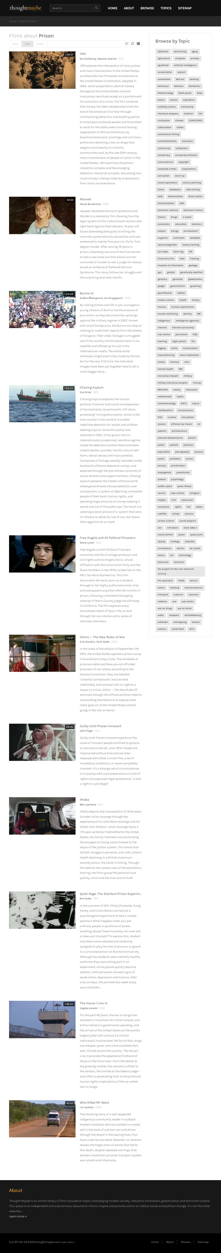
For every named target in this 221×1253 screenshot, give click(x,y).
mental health (165, 369)
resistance (163, 506)
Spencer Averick (107, 58)
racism (161, 493)
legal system (179, 341)
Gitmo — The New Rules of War (102, 637)
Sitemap (185, 8)
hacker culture (166, 300)
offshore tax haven (181, 424)
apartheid (163, 65)
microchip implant (168, 376)
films (63, 1201)
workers (162, 629)
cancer (174, 99)
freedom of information (170, 265)
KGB (195, 334)
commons (187, 141)
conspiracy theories (186, 155)
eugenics (163, 237)
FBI (190, 251)
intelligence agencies (187, 320)
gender (171, 272)
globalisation (195, 279)
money (176, 389)
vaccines (193, 594)
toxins (161, 587)
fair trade (163, 251)
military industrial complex (173, 382)
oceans (162, 424)
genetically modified (191, 272)
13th (83, 54)
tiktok (181, 580)
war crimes (188, 601)
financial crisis (166, 258)
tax (172, 555)
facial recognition (167, 244)
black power (185, 93)
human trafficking (168, 313)
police (161, 445)
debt (160, 196)
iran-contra (164, 334)
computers (182, 148)
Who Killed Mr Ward (94, 1102)
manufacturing (166, 355)
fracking (194, 258)
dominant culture (193, 210)
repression (187, 500)
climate (179, 120)
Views (40, 43)
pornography (182, 451)
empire (162, 231)
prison (189, 458)
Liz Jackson (87, 1107)
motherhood (164, 396)
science (189, 513)
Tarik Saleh (102, 641)
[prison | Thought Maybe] (25, 8)
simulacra (172, 527)
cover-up (180, 175)
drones (162, 217)
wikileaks (163, 622)
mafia (174, 348)
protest (162, 479)
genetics (162, 279)
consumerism (165, 162)
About (129, 8)
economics (164, 224)
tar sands (195, 548)
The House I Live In (93, 1003)
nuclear (172, 417)
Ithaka (84, 800)
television (163, 562)
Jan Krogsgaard (113, 297)
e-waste (187, 217)
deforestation (175, 196)
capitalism (189, 99)
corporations (189, 168)
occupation (188, 417)
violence (162, 601)
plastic (192, 437)
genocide (178, 279)
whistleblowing (193, 615)
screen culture (166, 520)
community (164, 148)
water (161, 615)
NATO (184, 403)
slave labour (190, 527)
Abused (85, 199)
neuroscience (185, 410)
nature (195, 403)
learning (162, 341)
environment (191, 231)
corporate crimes (167, 168)
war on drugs (165, 608)
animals (194, 58)
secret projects (187, 520)
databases (175, 189)
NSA (160, 417)
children (188, 113)
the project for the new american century (176, 571)
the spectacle (165, 580)
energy (174, 231)
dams (161, 189)
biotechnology (165, 93)
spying (161, 541)
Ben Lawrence (88, 804)
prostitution (183, 472)
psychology (177, 479)
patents (162, 431)
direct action (195, 196)
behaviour (163, 86)
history (195, 300)
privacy (162, 465)
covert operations (167, 182)
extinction (179, 237)
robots (199, 506)
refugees (194, 493)
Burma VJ (86, 293)
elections (197, 224)
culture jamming (192, 182)
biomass (178, 86)
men (186, 362)
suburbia (189, 541)
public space (165, 486)
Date (15, 43)
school (175, 513)
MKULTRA (163, 389)
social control (165, 534)
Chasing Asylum (92, 387)
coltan (180, 127)
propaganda (164, 472)
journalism (181, 334)
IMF (199, 313)
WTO (191, 629)
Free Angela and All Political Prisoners (108, 538)
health (182, 300)
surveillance (164, 548)
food (182, 258)
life (193, 341)
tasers (161, 555)
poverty (199, 451)
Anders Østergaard (91, 297)
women (196, 622)
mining (197, 382)
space (181, 534)
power (161, 458)
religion (162, 500)
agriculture (164, 58)
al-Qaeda (180, 58)
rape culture (177, 493)
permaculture (179, 431)
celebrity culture (167, 106)
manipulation (190, 348)
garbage (193, 265)
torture (193, 580)
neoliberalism (165, 410)
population (164, 451)
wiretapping (179, 622)
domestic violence (168, 210)
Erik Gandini (87, 641)
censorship (187, 106)
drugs (174, 217)
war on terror (185, 608)
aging (195, 51)
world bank (178, 629)
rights (178, 506)
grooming (195, 286)
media (161, 362)
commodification (167, 141)
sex (160, 527)
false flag (178, 251)
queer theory (184, 486)
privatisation (178, 465)
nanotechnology (166, 403)
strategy (174, 541)
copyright (183, 162)
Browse (147, 8)
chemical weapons (168, 113)
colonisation (164, 127)
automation (164, 79)
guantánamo (165, 293)
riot (188, 506)
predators (175, 458)
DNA (182, 203)
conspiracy (164, 155)
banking (194, 79)
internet (162, 327)
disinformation (166, 203)
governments (177, 286)
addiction (163, 51)
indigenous (164, 320)
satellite (162, 513)
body (199, 93)
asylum (181, 72)
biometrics (194, 86)
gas (160, 272)
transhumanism (193, 587)
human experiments (182, 307)
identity (187, 313)
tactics (180, 548)
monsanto (191, 389)
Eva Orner (86, 392)
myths (180, 396)
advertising (180, 51)
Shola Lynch (87, 542)
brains (161, 99)
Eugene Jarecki (89, 1008)
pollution (188, 445)
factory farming (190, 244)
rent (173, 500)
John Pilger (86, 730)
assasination (165, 72)
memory (174, 362)
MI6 (181, 369)
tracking (174, 587)
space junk (196, 534)
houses (162, 307)
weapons (174, 615)
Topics (166, 8)
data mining (193, 189)
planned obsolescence (170, 437)
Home (13, 21)
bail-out (180, 79)
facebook (195, 237)
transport (163, 594)
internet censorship (183, 327)
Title (27, 43)
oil (198, 424)
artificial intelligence (185, 65)
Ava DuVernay (88, 58)
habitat (181, 293)
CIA (200, 113)
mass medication (189, 355)
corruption (163, 175)
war (174, 601)
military (188, 376)
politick (174, 445)
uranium (178, 594)
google (161, 286)
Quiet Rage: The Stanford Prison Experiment (112, 894)
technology (185, 555)
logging (162, 348)
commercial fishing (168, 134)
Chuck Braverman (90, 204)
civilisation (164, 120)
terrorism (179, 562)
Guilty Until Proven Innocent (101, 726)
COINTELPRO (195, 120)
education (180, 224)
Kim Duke (85, 898)
